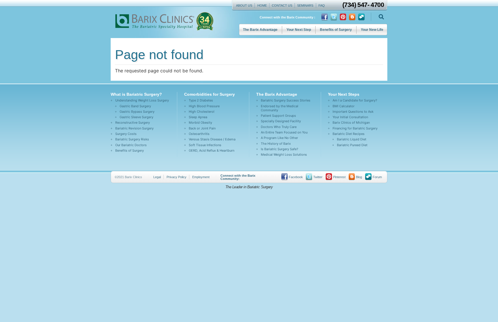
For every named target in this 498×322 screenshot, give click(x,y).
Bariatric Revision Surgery (134, 128)
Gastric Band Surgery (135, 106)
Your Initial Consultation (350, 117)
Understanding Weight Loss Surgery (142, 100)
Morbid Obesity (200, 122)
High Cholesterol (201, 112)
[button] (381, 17)
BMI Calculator (343, 106)
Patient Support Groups (278, 116)
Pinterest (339, 177)
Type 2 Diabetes (201, 100)
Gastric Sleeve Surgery (136, 117)
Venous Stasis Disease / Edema (212, 139)
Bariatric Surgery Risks (132, 139)
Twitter (317, 177)
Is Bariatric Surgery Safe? (279, 149)
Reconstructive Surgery (132, 122)
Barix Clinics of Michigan (351, 122)
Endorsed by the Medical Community (279, 108)
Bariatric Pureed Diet (352, 145)
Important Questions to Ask (353, 112)
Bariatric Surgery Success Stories (285, 100)
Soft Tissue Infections (205, 145)
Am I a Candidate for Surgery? (355, 100)
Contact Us (282, 5)
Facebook (296, 177)
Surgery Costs (126, 134)
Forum (377, 177)
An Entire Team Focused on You (284, 132)
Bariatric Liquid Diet (351, 139)
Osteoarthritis (199, 134)
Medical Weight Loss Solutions (284, 154)
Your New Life (372, 30)
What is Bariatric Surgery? (136, 94)
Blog (359, 177)
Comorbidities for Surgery (209, 94)
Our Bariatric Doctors (131, 145)
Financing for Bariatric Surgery (355, 128)
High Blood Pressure (204, 106)
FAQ (321, 5)
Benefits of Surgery (336, 30)
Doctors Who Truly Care (279, 127)
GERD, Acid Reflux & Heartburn (211, 150)
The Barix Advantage (260, 30)
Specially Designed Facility (281, 121)
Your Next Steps (343, 94)
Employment (201, 177)
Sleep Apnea (198, 117)
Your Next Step (298, 30)
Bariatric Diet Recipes (349, 134)
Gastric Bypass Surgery (137, 112)
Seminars (305, 5)
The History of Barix (276, 144)
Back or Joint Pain (202, 128)
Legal (157, 177)
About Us (244, 5)
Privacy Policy (176, 177)
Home (262, 5)
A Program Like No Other (279, 138)
